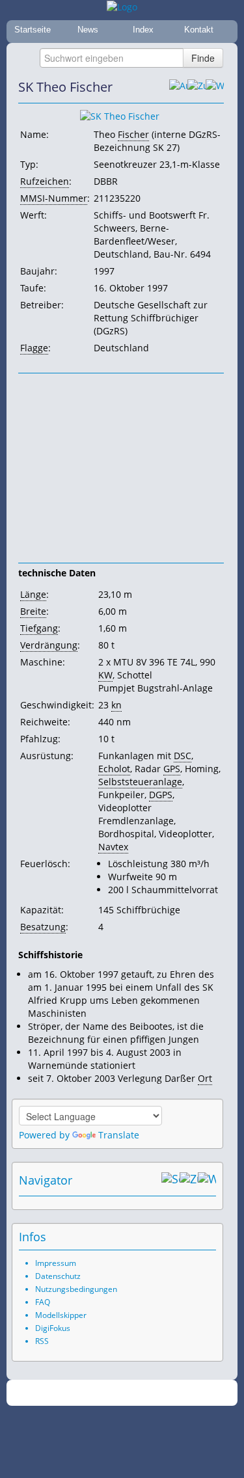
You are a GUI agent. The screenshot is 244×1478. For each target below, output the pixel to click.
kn (116, 705)
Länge (33, 594)
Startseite (32, 29)
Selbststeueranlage (140, 781)
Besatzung (43, 926)
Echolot (114, 768)
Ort (205, 1078)
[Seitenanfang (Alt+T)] (170, 1180)
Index (143, 29)
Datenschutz (58, 1276)
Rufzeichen (44, 181)
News (87, 29)
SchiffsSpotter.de (138, 1393)
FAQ (42, 1302)
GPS (171, 768)
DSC (182, 755)
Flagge (34, 348)
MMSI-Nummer (53, 198)
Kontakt (198, 29)
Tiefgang (39, 628)
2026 (95, 1393)
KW (105, 675)
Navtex (113, 846)
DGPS (160, 794)
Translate (118, 1135)
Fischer (133, 134)
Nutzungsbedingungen (76, 1289)
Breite (33, 611)
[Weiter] (215, 87)
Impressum (55, 1263)
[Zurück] (196, 87)
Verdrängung (48, 645)
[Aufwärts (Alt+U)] (178, 87)
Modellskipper (61, 1315)
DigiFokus (52, 1328)
